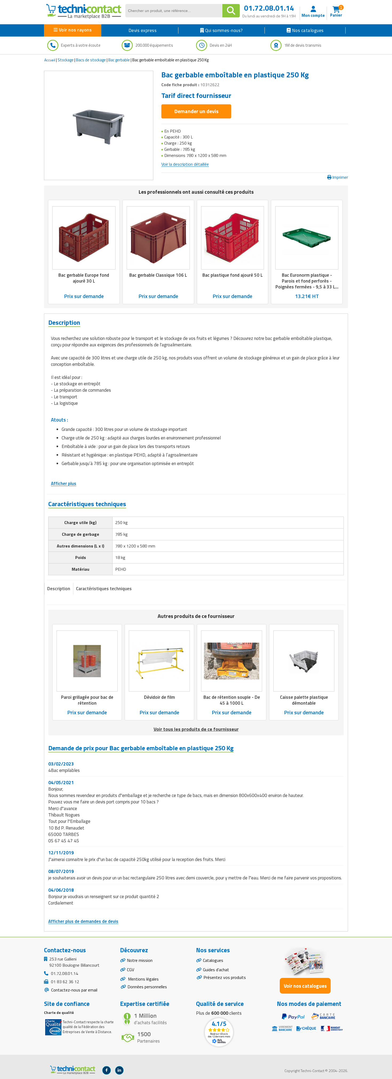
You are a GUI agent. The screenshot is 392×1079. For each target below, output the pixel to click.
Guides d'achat (216, 969)
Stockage (66, 60)
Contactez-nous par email (73, 990)
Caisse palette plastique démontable (304, 700)
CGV (130, 969)
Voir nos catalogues (305, 986)
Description (58, 588)
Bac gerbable (119, 60)
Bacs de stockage (91, 60)
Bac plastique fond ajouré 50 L (232, 275)
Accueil (49, 60)
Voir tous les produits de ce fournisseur (196, 729)
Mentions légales (143, 979)
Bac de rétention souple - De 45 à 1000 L (231, 700)
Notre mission (140, 960)
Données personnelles (147, 986)
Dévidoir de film (159, 697)
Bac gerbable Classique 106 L (158, 275)
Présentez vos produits (224, 977)
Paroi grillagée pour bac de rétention (87, 700)
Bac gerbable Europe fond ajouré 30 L (83, 278)
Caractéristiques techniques (104, 588)
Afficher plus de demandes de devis (83, 921)
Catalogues (213, 960)
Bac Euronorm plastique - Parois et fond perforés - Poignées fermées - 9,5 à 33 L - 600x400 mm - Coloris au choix (306, 284)
